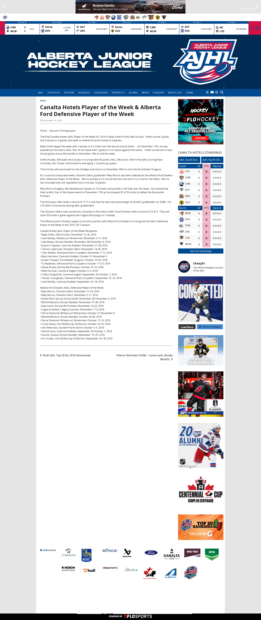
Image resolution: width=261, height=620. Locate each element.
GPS (187, 231)
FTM (187, 225)
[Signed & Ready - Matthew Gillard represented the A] (200, 299)
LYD (187, 238)
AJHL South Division (189, 159)
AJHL (40, 92)
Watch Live (175, 92)
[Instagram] (217, 92)
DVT (187, 190)
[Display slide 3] (246, 9)
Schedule (84, 92)
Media (145, 92)
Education (100, 92)
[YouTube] (212, 92)
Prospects (118, 92)
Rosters (69, 92)
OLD (187, 202)
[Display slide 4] (249, 9)
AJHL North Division (213, 159)
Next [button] (251, 28)
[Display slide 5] (251, 9)
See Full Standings (201, 251)
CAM (187, 177)
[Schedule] (257, 28)
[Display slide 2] (244, 9)
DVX (187, 219)
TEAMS (189, 92)
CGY (187, 171)
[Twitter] (207, 92)
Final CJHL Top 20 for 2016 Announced (66, 355)
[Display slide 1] (242, 9)
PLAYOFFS (158, 92)
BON (188, 213)
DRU (187, 196)
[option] (22, 28)
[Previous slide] (4, 7)
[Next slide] (256, 7)
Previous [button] (2, 28)
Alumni (133, 92)
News (43, 100)
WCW (188, 244)
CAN (187, 183)
